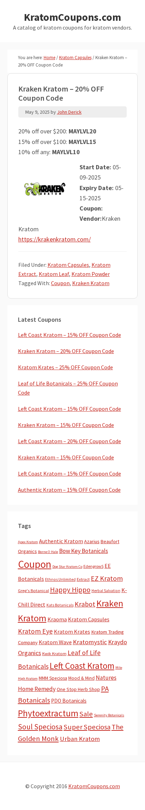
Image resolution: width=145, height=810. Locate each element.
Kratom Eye (35, 631)
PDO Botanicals (69, 700)
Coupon (60, 283)
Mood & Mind (81, 678)
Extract (83, 579)
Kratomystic (90, 642)
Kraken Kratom (90, 283)
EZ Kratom (107, 578)
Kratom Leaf (54, 273)
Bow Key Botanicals (83, 551)
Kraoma (57, 619)
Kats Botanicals (60, 605)
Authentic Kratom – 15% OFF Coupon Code (69, 489)
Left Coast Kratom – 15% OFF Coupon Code (69, 334)
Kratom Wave (55, 642)
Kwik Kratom (54, 653)
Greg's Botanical (33, 590)
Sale (86, 713)
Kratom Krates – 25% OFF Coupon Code (65, 367)
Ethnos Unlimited (60, 579)
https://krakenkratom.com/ (54, 239)
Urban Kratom (80, 739)
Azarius (92, 541)
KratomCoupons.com (72, 17)
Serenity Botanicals (109, 715)
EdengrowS (93, 566)
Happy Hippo (70, 589)
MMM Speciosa (53, 678)
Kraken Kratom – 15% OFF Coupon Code (66, 424)
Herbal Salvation (106, 590)
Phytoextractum (48, 713)
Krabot (85, 604)
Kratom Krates (72, 631)
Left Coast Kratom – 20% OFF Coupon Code (69, 441)
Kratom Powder (90, 273)
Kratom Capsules (68, 264)
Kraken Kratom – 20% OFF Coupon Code (66, 350)
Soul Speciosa (40, 726)
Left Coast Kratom (82, 665)
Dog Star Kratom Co (67, 566)
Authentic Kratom (61, 541)
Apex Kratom (28, 542)
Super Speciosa (87, 726)
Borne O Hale (48, 552)
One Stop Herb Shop (78, 689)
